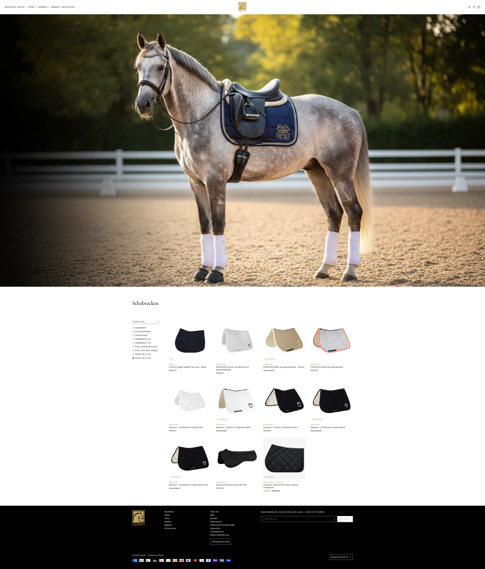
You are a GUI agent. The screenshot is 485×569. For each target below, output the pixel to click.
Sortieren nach (138, 322)
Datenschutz (216, 521)
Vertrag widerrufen (220, 541)
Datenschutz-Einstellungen (222, 525)
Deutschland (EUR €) (339, 557)
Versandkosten (217, 531)
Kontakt (213, 518)
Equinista (142, 555)
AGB (212, 515)
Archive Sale (68, 7)
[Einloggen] (469, 7)
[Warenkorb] (478, 7)
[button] (474, 7)
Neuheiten (10, 7)
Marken (167, 521)
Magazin (55, 7)
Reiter (167, 515)
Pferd (166, 518)
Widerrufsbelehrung (219, 535)
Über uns (214, 511)
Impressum (215, 528)
